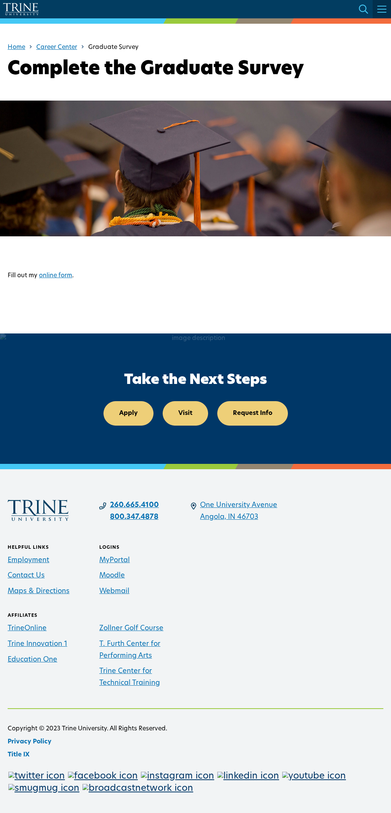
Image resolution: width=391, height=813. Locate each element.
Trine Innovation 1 (37, 644)
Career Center (56, 47)
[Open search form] (363, 9)
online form (55, 276)
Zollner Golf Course (131, 628)
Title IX (18, 755)
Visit (185, 413)
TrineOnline (27, 628)
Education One (32, 660)
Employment (28, 560)
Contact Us (26, 575)
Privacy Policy (30, 742)
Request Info (252, 413)
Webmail (114, 591)
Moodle (112, 575)
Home (16, 47)
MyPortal (114, 560)
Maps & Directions (38, 591)
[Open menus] (382, 9)
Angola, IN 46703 (229, 517)
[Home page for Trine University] (21, 9)
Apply (128, 413)
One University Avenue (238, 505)
